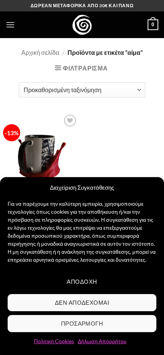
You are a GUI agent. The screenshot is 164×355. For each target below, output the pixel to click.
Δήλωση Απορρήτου (102, 341)
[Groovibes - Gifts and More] (82, 24)
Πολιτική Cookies (54, 341)
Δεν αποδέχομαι (82, 302)
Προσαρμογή (82, 323)
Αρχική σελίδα (40, 52)
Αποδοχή (82, 281)
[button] (10, 24)
